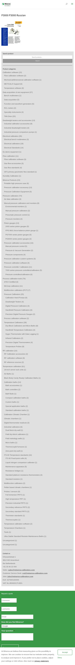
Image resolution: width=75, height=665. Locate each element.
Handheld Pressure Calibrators (17, 310)
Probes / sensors (10, 491)
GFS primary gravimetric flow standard (19, 172)
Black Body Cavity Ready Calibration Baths (21, 378)
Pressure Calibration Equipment (16, 192)
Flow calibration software (14, 76)
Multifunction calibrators (13, 483)
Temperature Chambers (13, 528)
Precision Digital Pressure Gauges (18, 314)
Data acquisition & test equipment (16, 92)
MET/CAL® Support (12, 84)
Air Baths (7, 374)
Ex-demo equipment (11, 152)
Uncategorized (8, 540)
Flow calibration (9, 156)
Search (37, 61)
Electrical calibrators (12, 144)
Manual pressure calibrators (16, 211)
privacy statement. (42, 661)
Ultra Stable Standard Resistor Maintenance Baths (24, 536)
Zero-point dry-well (12, 451)
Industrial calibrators (12, 427)
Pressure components (14, 255)
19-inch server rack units (13, 370)
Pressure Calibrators (12, 294)
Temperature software (12, 88)
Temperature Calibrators (13, 322)
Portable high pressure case (15, 183)
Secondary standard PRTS (16, 511)
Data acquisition (10, 100)
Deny (60, 658)
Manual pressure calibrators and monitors (20, 203)
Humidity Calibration (10, 176)
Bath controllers (11, 390)
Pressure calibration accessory (16, 187)
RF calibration (8, 351)
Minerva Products (10, 180)
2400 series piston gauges (15, 226)
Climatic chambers (11, 419)
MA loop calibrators (11, 286)
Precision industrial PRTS (15, 503)
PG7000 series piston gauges (17, 235)
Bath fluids (9, 394)
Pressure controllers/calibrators (17, 274)
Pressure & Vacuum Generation (17, 250)
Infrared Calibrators (12, 338)
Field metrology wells (13, 438)
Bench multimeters (11, 96)
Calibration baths (10, 382)
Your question (8, 631)
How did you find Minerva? (12, 622)
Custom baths (10, 402)
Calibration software (10, 72)
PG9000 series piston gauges (17, 239)
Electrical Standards (12, 148)
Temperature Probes (13, 346)
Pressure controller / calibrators (16, 267)
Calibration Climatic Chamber (15, 414)
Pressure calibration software (15, 263)
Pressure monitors (12, 219)
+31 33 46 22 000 (10, 567)
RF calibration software (13, 358)
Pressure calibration (10, 196)
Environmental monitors (14, 206)
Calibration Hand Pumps (15, 298)
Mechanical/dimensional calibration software (21, 80)
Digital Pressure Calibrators (16, 306)
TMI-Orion (8, 116)
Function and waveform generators (18, 104)
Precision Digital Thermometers (17, 342)
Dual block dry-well (12, 430)
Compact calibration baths (15, 398)
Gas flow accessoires (12, 163)
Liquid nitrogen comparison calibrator (19, 462)
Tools (6, 532)
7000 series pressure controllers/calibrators (22, 270)
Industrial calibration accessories (17, 124)
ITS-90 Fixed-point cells (14, 458)
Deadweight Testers (13, 302)
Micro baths (10, 443)
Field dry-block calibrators (15, 434)
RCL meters (8, 108)
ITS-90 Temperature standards (16, 455)
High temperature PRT (14, 499)
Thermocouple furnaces (14, 447)
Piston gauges (9, 223)
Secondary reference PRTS (16, 507)
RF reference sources (12, 362)
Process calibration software (15, 318)
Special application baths (15, 406)
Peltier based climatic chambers (16, 487)
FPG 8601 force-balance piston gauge (20, 230)
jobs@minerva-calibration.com (20, 576)
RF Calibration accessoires (14, 354)
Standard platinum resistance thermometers (22, 475)
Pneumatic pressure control (16, 215)
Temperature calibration (12, 366)
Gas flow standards (11, 168)
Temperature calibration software (17, 524)
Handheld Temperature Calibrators (19, 330)
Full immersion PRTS (13, 495)
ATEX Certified (10, 282)
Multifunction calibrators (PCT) (16, 290)
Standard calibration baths (15, 410)
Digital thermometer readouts (15, 423)
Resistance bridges (13, 471)
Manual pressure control (15, 246)
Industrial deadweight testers (15, 128)
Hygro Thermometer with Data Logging (20, 334)
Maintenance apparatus (14, 467)
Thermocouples (11, 520)
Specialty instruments (12, 112)
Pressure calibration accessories (17, 243)
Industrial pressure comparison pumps (19, 132)
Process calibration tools (12, 279)
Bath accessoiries (12, 385)
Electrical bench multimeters (15, 139)
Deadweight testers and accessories (17, 120)
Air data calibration (11, 199)
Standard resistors (12, 479)
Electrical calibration (10, 136)
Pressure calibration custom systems (18, 259)
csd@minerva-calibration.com (34, 573)
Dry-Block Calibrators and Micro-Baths (20, 326)
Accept (65, 652)
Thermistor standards (13, 516)
